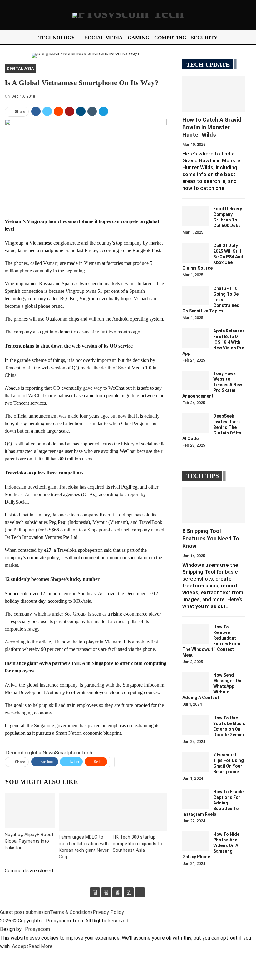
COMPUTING (170, 37)
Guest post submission (25, 912)
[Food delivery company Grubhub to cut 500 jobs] (195, 216)
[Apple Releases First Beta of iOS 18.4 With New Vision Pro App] (195, 338)
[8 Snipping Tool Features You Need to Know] (213, 505)
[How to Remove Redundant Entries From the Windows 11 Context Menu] (195, 634)
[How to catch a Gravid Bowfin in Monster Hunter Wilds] (213, 94)
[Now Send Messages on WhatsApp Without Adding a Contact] (195, 682)
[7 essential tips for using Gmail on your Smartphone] (195, 762)
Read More (40, 946)
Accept (20, 946)
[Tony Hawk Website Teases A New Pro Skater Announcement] (195, 381)
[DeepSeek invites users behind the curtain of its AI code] (195, 423)
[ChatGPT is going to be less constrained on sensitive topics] (195, 296)
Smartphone (68, 753)
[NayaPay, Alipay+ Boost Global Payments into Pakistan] (30, 810)
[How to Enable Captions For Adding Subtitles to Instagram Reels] (195, 799)
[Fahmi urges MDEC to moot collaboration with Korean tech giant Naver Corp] (86, 812)
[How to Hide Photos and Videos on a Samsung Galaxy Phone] (195, 841)
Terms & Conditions (71, 912)
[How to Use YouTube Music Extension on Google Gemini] (195, 725)
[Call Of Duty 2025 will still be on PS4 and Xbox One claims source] (195, 253)
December (17, 753)
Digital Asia (20, 68)
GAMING (138, 37)
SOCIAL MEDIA (104, 37)
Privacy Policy (108, 912)
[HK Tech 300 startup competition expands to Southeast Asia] (140, 812)
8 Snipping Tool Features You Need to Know (210, 538)
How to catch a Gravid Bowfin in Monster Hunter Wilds (211, 127)
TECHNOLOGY (56, 37)
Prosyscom (37, 929)
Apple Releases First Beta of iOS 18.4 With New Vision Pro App (213, 342)
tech (87, 753)
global (35, 753)
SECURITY (204, 37)
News (48, 753)
